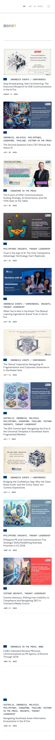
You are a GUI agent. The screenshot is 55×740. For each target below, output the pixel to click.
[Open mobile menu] (48, 6)
